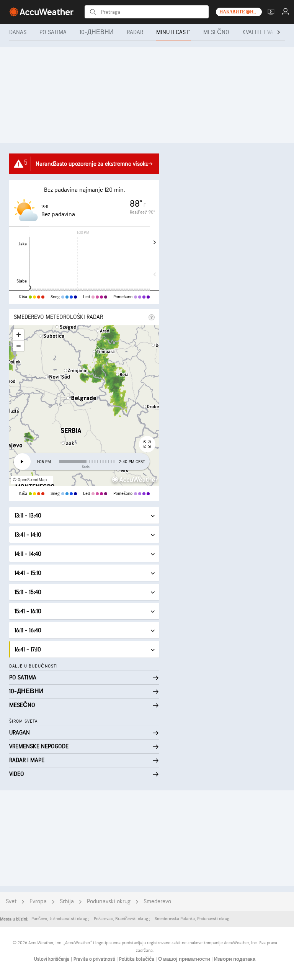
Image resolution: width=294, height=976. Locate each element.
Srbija (67, 901)
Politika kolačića (137, 959)
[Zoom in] (18, 334)
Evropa (38, 901)
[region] (84, 405)
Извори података (234, 959)
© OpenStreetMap (30, 480)
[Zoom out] (18, 345)
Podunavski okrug (109, 901)
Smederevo (157, 901)
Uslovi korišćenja (52, 959)
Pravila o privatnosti (95, 959)
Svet (11, 901)
